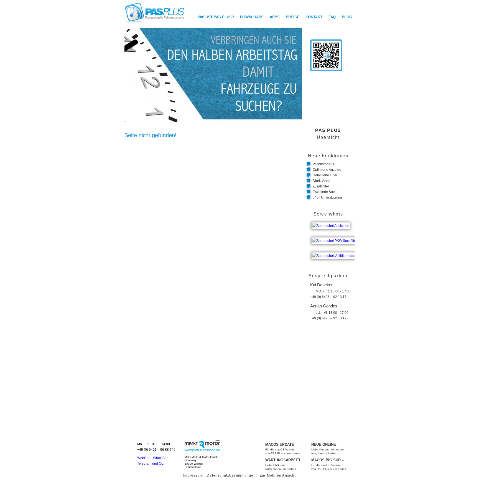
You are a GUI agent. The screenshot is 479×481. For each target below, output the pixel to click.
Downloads (252, 17)
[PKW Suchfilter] (335, 237)
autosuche (202, 446)
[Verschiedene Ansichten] (331, 222)
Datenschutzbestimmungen (231, 475)
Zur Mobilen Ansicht (278, 475)
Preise (292, 17)
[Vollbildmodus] (334, 252)
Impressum (193, 475)
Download (315, 102)
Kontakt (313, 17)
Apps (275, 17)
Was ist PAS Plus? (216, 17)
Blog (347, 17)
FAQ (332, 17)
